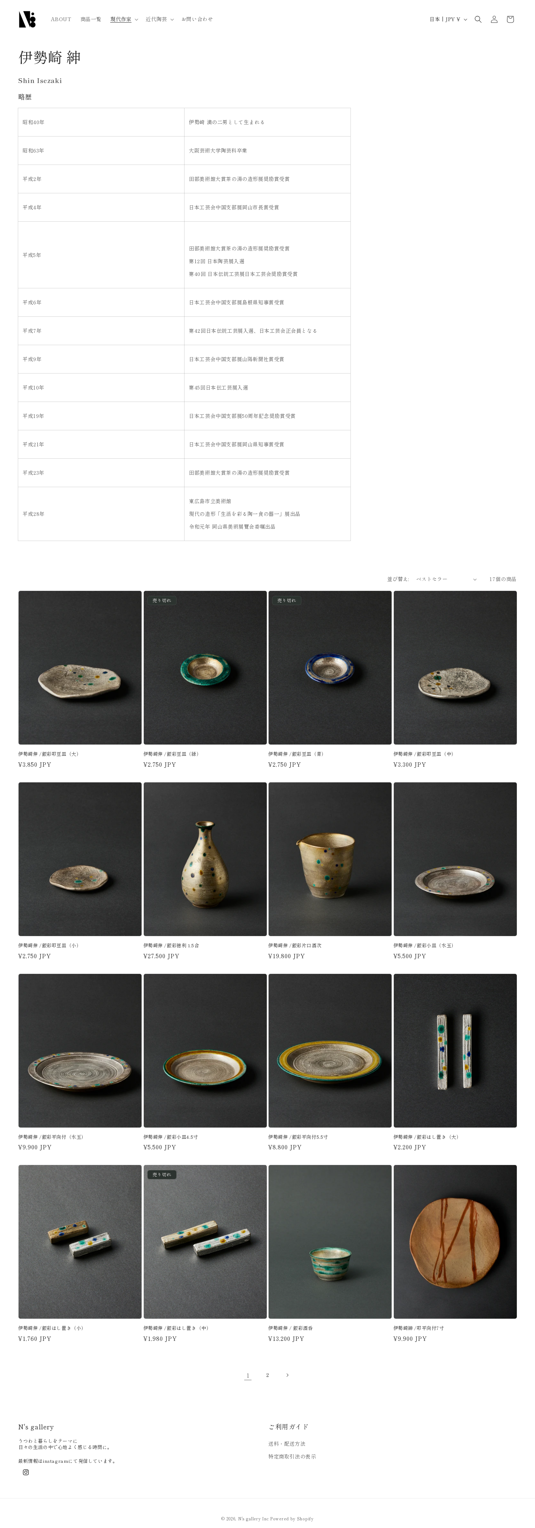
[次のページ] (287, 1375)
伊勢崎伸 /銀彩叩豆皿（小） (49, 946)
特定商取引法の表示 (292, 1456)
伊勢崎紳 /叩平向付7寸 (418, 1328)
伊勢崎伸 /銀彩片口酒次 (294, 946)
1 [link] (248, 1375)
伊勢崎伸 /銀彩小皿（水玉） (424, 946)
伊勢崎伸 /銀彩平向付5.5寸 (298, 1137)
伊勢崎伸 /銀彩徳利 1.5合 (171, 946)
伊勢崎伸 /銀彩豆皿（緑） (172, 754)
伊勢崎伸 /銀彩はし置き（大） (427, 1137)
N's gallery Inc (253, 1518)
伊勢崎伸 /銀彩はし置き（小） (52, 1328)
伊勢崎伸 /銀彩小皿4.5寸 (170, 1137)
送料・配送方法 (286, 1443)
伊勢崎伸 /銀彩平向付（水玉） (52, 1137)
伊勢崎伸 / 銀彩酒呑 (290, 1328)
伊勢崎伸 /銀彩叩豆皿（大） (49, 754)
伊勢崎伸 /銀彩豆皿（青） (297, 754)
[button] (123, 19)
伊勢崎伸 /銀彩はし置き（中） (177, 1328)
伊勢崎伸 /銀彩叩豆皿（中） (424, 754)
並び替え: (398, 579)
